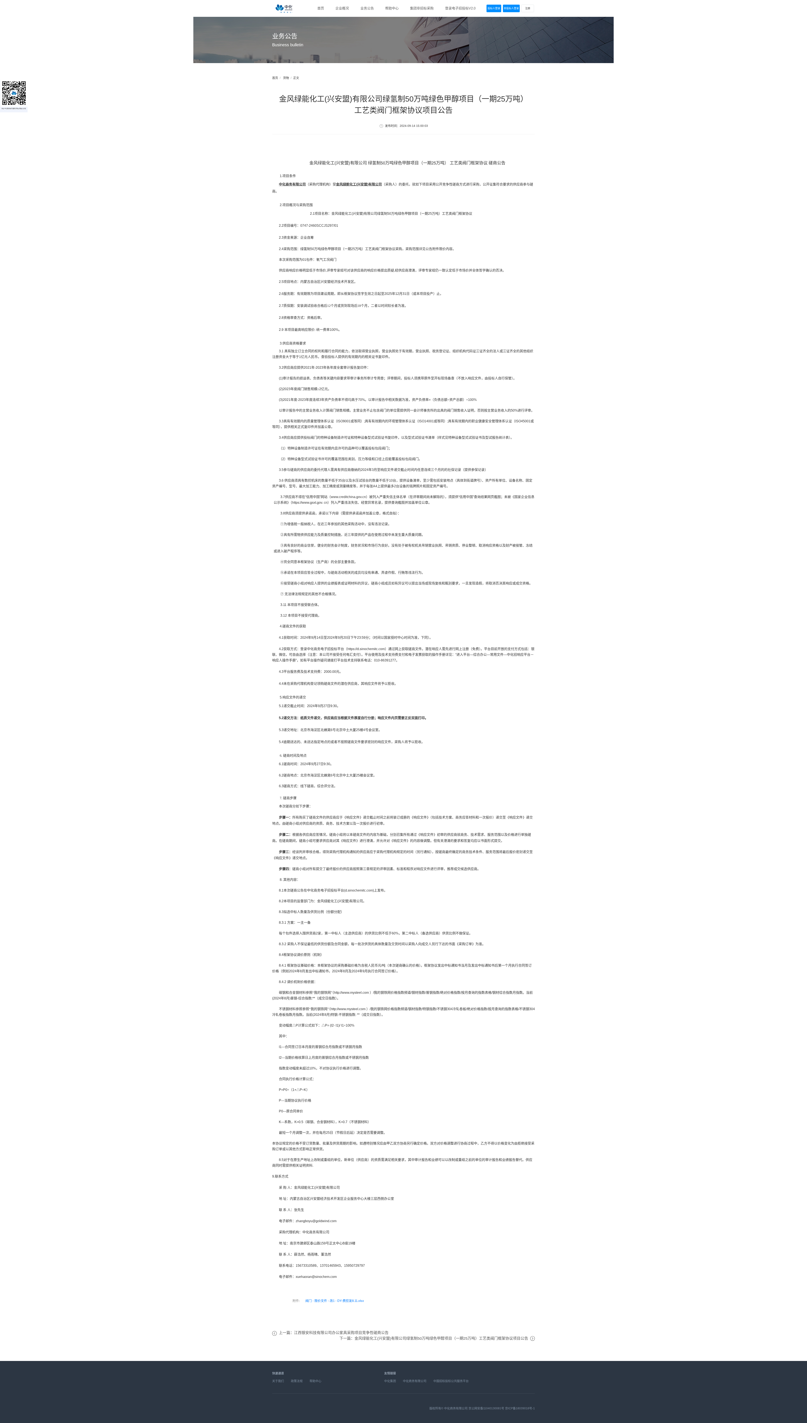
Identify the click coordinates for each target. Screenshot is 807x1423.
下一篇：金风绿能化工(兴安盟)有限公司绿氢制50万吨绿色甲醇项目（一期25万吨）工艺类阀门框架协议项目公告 (433, 1338)
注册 (527, 8)
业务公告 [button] (367, 8)
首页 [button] (320, 8)
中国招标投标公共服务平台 (451, 1381)
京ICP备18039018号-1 (520, 1408)
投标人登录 (494, 8)
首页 (275, 77)
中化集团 (390, 1381)
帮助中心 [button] (392, 8)
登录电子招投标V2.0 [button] (460, 8)
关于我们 (278, 1381)
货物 (286, 77)
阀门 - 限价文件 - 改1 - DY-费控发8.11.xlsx (334, 1300)
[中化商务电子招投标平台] (284, 8)
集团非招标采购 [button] (422, 8)
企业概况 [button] (342, 8)
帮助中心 (315, 1381)
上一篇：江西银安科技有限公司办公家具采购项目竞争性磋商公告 (334, 1333)
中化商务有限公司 (414, 1381)
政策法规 (297, 1381)
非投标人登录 (511, 8)
